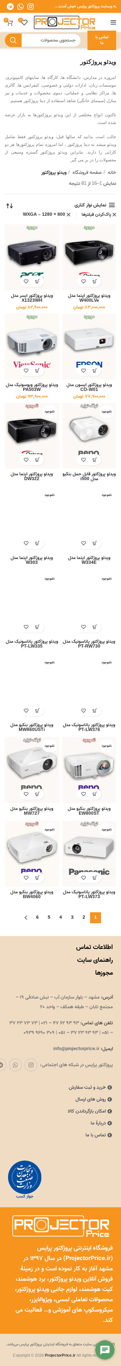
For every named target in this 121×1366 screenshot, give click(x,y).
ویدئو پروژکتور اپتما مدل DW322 (32, 476)
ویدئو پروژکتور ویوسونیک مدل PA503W (32, 387)
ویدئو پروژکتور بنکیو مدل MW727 (31, 811)
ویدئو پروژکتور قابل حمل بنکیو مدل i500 (89, 476)
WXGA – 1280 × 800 (44, 215)
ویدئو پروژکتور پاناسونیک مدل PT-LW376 (89, 727)
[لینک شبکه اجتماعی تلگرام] (10, 6)
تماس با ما (102, 40)
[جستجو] (13, 40)
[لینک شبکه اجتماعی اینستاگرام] (30, 6)
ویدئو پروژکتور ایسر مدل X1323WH (32, 298)
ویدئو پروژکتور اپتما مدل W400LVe (89, 298)
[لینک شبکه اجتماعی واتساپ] (20, 6)
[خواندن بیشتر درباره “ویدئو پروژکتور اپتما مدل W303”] (37, 543)
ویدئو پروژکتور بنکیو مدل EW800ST (89, 811)
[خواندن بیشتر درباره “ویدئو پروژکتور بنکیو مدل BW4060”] (37, 877)
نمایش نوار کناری (90, 205)
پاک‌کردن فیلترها (96, 215)
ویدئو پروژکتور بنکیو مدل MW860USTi (31, 727)
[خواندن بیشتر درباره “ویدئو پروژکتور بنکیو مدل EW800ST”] (94, 794)
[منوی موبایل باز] (113, 22)
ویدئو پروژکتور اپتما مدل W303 (32, 560)
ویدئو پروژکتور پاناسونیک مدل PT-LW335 (32, 644)
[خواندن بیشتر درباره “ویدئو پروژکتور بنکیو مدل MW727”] (37, 794)
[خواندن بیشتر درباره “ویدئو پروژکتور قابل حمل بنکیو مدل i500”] (94, 459)
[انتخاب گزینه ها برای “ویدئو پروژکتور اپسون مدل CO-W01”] (94, 370)
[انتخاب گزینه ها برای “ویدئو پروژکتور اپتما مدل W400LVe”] (94, 281)
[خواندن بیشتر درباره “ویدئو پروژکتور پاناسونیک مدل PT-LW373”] (94, 877)
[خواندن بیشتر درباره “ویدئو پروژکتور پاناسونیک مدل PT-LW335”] (37, 627)
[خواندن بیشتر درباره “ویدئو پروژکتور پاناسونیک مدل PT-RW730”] (94, 627)
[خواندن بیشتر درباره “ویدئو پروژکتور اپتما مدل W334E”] (94, 543)
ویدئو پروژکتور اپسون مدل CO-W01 (89, 387)
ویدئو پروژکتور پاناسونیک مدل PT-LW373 (89, 894)
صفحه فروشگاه (86, 172)
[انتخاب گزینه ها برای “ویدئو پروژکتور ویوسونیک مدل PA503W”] (37, 370)
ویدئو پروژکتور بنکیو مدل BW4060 (31, 894)
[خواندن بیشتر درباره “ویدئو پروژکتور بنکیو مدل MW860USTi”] (37, 710)
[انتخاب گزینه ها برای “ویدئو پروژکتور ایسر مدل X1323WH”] (37, 281)
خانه (111, 172)
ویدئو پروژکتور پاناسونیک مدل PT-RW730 (89, 644)
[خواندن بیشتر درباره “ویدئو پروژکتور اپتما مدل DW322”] (37, 459)
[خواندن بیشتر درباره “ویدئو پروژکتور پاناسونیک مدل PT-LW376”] (94, 710)
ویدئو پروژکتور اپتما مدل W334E (89, 560)
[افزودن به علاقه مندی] (83, 281)
